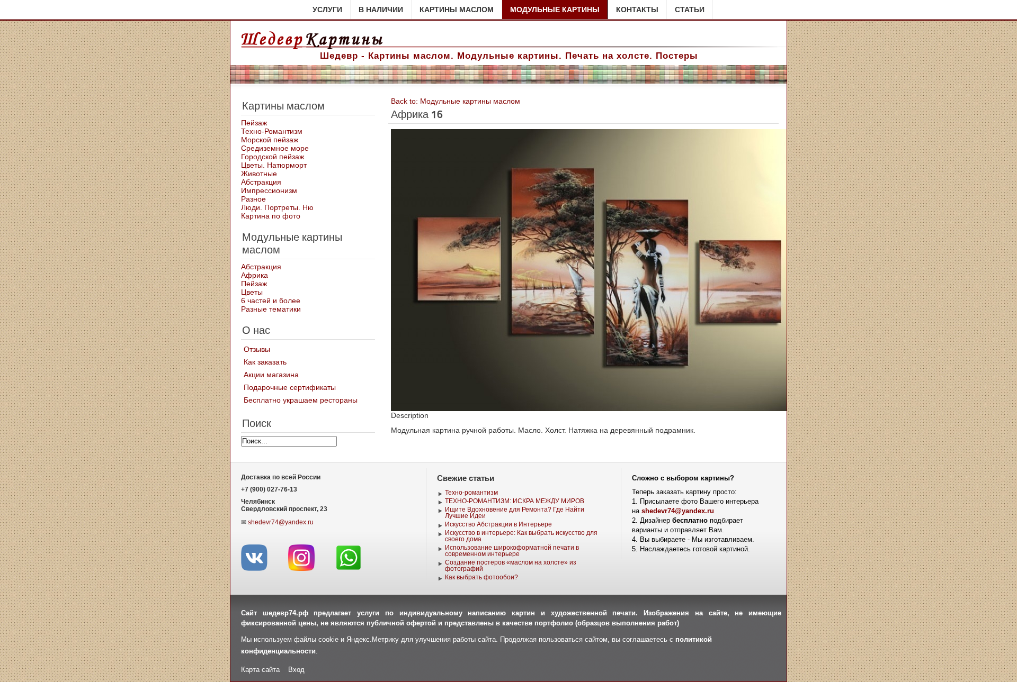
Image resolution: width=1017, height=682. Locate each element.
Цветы (252, 292)
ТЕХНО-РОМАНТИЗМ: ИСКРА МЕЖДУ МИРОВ (514, 501)
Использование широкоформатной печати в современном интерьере (512, 550)
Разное (253, 199)
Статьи (689, 9)
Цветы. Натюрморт (274, 165)
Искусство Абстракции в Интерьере (498, 524)
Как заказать (265, 362)
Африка (254, 275)
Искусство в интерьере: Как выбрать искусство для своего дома (521, 536)
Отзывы (257, 349)
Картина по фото (270, 216)
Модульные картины (555, 9)
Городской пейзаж (272, 156)
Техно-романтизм (471, 492)
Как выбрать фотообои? (481, 577)
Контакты (637, 9)
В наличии (381, 9)
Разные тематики (271, 309)
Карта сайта (260, 670)
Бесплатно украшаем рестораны (301, 400)
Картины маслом (457, 9)
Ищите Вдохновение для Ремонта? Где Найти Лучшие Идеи (514, 512)
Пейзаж (254, 123)
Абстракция (261, 182)
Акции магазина (271, 374)
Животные (259, 173)
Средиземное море (275, 148)
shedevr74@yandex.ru (281, 522)
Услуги (327, 9)
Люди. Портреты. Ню (277, 207)
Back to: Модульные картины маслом (455, 101)
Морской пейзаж (269, 139)
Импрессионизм (269, 190)
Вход (296, 670)
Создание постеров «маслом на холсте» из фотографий (510, 565)
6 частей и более (270, 300)
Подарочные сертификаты (290, 387)
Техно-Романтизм (271, 131)
